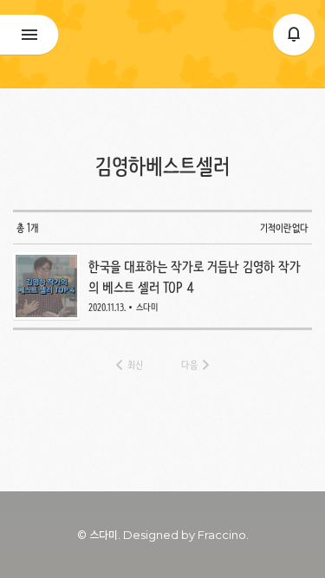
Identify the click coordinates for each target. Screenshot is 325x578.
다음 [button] (189, 365)
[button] (294, 34)
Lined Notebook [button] (162, 44)
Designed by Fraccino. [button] (186, 535)
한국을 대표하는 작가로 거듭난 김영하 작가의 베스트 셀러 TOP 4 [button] (163, 286)
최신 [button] (135, 365)
